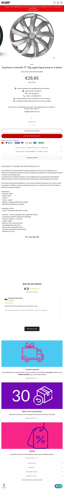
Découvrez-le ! (32, 378)
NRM (32, 64)
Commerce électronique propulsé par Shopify (32, 479)
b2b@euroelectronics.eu (32, 111)
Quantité (32, 122)
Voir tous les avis (32, 329)
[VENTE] (32, 435)
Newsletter (32, 476)
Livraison (32, 463)
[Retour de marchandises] (32, 395)
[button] (59, 486)
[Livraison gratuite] (32, 353)
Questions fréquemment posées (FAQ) (32, 151)
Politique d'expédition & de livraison (32, 147)
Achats (32, 467)
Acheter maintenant (32, 136)
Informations (31, 471)
